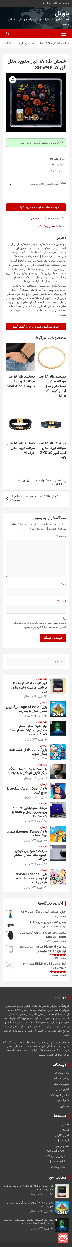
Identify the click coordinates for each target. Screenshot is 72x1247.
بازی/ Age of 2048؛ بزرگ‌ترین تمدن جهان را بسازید (26, 709)
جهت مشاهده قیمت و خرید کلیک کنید (36, 207)
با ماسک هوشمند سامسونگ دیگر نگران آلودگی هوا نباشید (27, 771)
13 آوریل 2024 (39, 696)
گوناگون (64, 1106)
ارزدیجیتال (63, 1141)
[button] (12, 79)
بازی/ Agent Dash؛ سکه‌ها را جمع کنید (27, 790)
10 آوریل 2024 (39, 739)
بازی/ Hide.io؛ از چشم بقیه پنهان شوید (28, 752)
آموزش (65, 1125)
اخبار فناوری (41, 679)
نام (63, 584)
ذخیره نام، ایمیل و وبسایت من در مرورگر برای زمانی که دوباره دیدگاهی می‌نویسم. (39, 625)
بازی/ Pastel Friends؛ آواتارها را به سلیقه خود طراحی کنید (31, 878)
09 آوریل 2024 (39, 778)
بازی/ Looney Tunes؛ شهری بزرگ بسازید (27, 833)
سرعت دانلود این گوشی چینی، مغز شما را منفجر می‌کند (30, 855)
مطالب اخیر (57, 1177)
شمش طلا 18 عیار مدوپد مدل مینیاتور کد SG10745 (34, 498)
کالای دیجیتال (57, 1162)
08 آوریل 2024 (38, 821)
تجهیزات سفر (61, 1084)
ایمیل (61, 601)
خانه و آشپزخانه (60, 1095)
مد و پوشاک (47, 226)
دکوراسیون (63, 1101)
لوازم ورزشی (62, 1090)
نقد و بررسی (62, 1146)
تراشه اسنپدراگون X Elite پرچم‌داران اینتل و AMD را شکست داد (29, 812)
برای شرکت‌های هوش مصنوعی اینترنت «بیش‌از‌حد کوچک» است (28, 730)
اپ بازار (43, 703)
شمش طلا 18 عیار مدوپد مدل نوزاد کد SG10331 (39, 482)
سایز (63, 183)
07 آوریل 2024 (38, 864)
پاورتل (62, 13)
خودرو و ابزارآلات (55, 1156)
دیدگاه (61, 536)
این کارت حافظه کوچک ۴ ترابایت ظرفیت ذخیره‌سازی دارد (29, 687)
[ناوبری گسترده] (63, 33)
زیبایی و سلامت (60, 1079)
